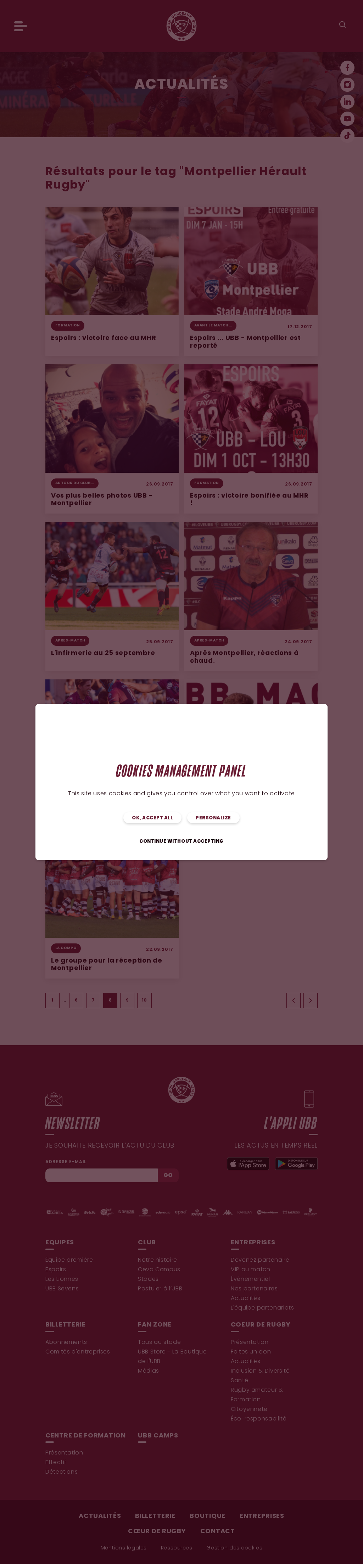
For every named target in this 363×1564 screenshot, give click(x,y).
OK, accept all (152, 818)
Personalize (213, 818)
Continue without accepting (181, 841)
